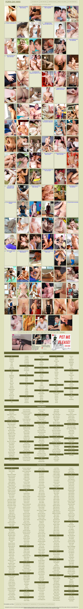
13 (51, 332)
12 (48, 332)
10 (41, 332)
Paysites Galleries (41, 406)
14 (54, 332)
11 (45, 332)
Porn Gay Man (13, 2)
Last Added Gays (35, 1)
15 (57, 332)
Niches (41, 352)
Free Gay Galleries (62, 1)
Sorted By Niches (52, 1)
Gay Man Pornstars (72, 1)
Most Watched (43, 1)
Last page (62, 332)
